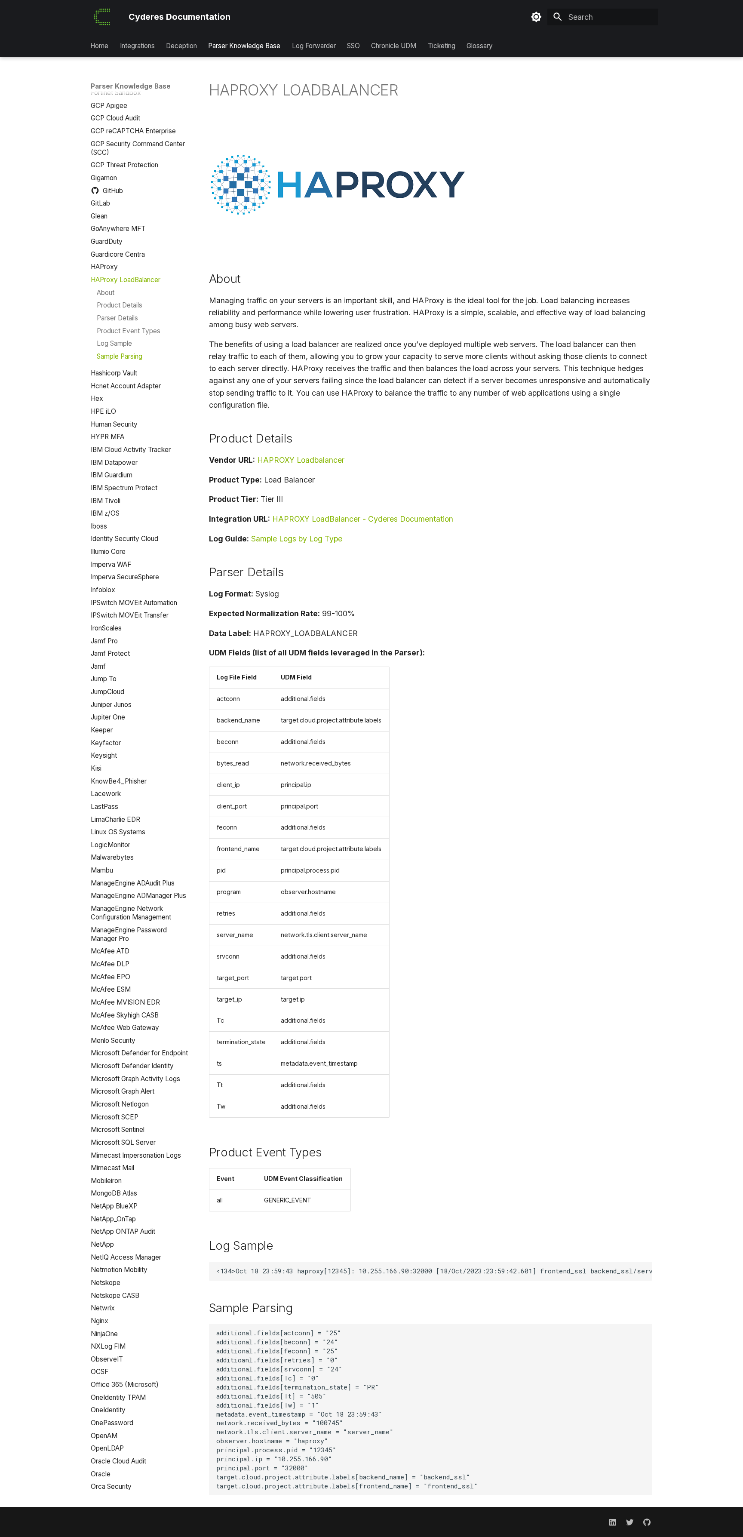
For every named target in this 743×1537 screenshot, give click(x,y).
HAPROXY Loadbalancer (300, 459)
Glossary (480, 46)
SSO (353, 46)
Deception (181, 46)
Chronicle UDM (394, 46)
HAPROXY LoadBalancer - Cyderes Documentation (362, 518)
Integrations (137, 46)
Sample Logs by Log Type (296, 538)
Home (100, 46)
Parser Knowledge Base (245, 46)
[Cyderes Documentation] (102, 17)
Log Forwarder (314, 46)
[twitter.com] (629, 1521)
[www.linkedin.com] (612, 1521)
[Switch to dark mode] (536, 17)
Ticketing (441, 46)
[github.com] (646, 1521)
